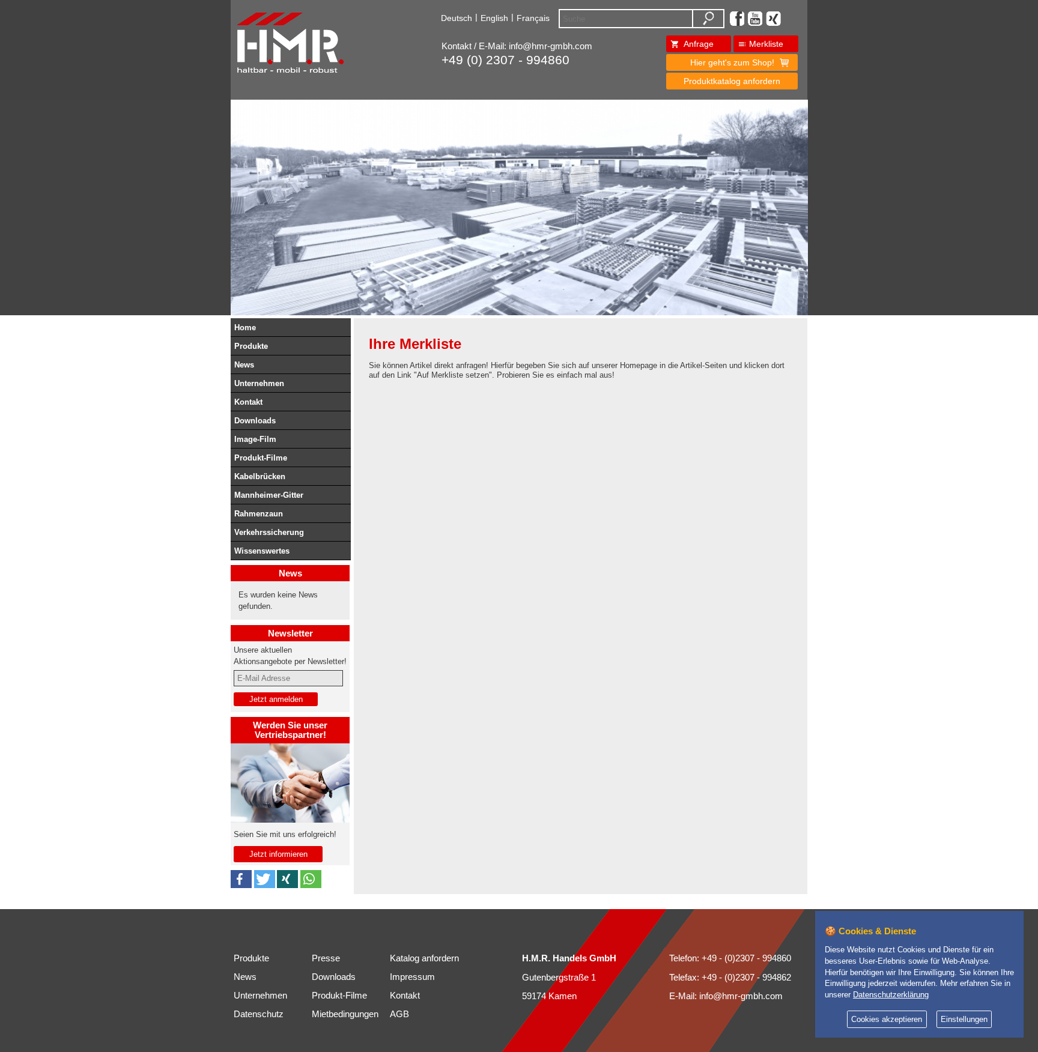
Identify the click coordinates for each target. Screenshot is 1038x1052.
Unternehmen (259, 383)
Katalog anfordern (424, 958)
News (244, 364)
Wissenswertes (262, 550)
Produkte (251, 346)
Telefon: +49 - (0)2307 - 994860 (730, 958)
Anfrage (699, 44)
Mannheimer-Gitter (268, 495)
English (494, 18)
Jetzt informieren (278, 854)
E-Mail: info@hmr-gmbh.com (726, 996)
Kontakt (248, 402)
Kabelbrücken (259, 476)
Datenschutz (259, 1014)
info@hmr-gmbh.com (550, 46)
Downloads (255, 420)
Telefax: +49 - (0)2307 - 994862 (730, 977)
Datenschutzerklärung (891, 995)
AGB (399, 1014)
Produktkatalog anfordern (732, 81)
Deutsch (456, 18)
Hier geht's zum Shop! (732, 62)
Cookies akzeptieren (886, 1019)
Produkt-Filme (260, 457)
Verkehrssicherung (269, 532)
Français (533, 18)
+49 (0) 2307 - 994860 (505, 60)
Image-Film (255, 439)
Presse (326, 958)
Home (245, 327)
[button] (241, 879)
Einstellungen (964, 1019)
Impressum (412, 977)
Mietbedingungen (345, 1014)
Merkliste (766, 44)
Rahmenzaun (258, 513)
